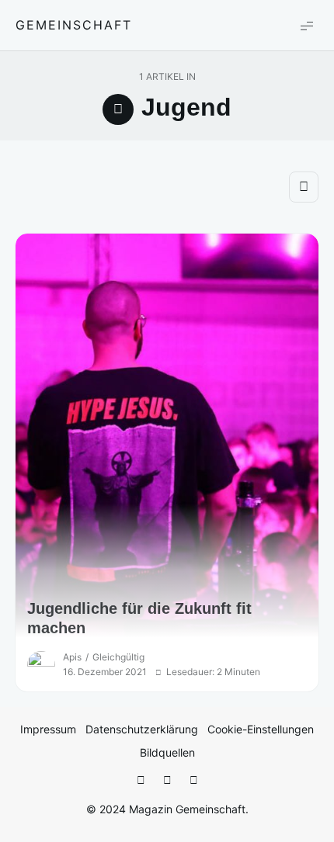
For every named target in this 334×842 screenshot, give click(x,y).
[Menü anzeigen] (306, 25)
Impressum (48, 729)
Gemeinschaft (74, 25)
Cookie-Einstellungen (260, 729)
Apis (72, 657)
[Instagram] (167, 780)
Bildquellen (167, 752)
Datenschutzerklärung (141, 729)
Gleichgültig (118, 657)
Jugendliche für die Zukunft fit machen (139, 618)
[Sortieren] (303, 187)
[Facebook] (140, 780)
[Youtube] (193, 780)
